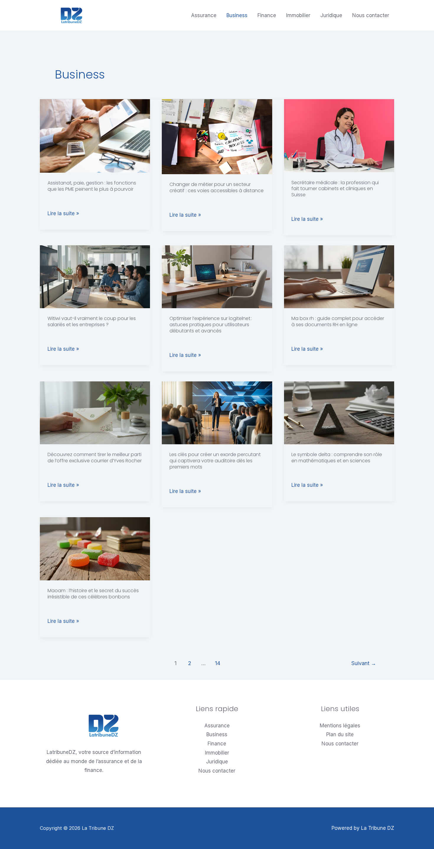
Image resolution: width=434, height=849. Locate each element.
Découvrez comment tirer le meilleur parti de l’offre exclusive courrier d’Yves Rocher (95, 457)
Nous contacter (370, 15)
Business (236, 15)
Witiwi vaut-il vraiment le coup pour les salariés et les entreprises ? (92, 321)
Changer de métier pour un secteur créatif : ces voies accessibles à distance (216, 187)
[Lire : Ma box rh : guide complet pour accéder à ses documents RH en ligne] (339, 276)
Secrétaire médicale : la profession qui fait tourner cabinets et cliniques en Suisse (335, 188)
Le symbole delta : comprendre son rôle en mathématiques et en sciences (336, 457)
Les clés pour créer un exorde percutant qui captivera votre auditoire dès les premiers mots (215, 460)
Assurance (203, 15)
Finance (266, 15)
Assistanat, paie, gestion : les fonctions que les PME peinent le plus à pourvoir (92, 185)
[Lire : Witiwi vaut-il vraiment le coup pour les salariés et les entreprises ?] (95, 276)
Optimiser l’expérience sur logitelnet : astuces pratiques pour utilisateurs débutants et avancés (210, 324)
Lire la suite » (63, 213)
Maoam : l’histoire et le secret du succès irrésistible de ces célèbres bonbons (93, 593)
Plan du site (340, 734)
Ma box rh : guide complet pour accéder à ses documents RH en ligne (337, 321)
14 (217, 663)
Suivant (363, 663)
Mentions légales (340, 726)
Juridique (331, 15)
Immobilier (298, 15)
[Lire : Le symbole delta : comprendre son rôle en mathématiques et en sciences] (339, 412)
